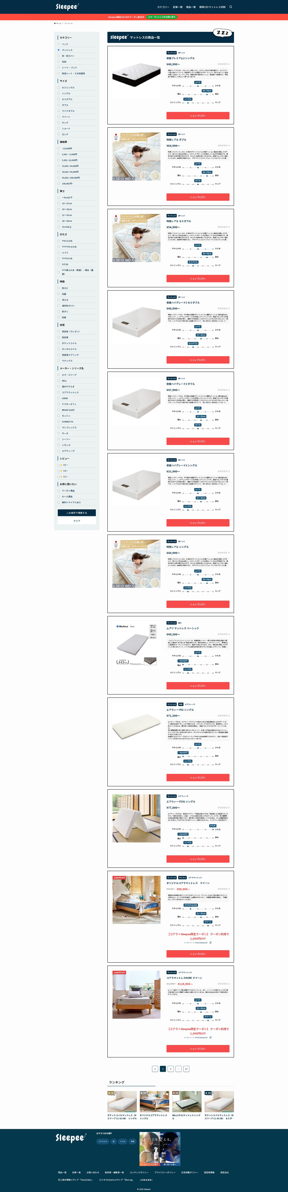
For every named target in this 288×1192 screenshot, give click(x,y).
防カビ (65, 288)
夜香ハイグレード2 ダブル (180, 384)
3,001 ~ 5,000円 (69, 154)
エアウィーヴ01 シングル (180, 709)
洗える (65, 299)
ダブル (65, 105)
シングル (66, 93)
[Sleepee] (67, 6)
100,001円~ (67, 183)
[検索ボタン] (230, 7)
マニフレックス (69, 427)
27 (186, 1068)
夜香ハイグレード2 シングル (181, 465)
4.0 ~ (65, 470)
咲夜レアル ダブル (176, 139)
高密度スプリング (70, 354)
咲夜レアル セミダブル (178, 221)
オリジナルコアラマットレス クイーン (188, 883)
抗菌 (64, 293)
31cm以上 (67, 226)
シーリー (66, 439)
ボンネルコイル (69, 348)
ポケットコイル (69, 343)
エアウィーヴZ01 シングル (180, 801)
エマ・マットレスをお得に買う (162, 16)
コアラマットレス (70, 392)
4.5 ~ (65, 464)
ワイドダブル (68, 110)
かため (65, 264)
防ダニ (65, 311)
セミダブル (67, 99)
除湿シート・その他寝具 (73, 73)
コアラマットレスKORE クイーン (184, 978)
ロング (65, 134)
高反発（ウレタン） (71, 331)
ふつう (65, 252)
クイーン (66, 116)
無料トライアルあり (71, 502)
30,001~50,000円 (70, 171)
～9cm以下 (67, 197)
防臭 (64, 317)
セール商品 (67, 496)
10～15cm (67, 203)
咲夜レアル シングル (177, 547)
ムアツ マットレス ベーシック (182, 628)
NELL (64, 380)
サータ (65, 433)
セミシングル (68, 87)
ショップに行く (198, 115)
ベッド (65, 44)
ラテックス (67, 360)
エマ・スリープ (69, 374)
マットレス (67, 49)
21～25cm (67, 214)
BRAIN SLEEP (68, 409)
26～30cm (67, 220)
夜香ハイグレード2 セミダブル (183, 302)
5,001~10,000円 (69, 160)
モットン (66, 415)
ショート (66, 128)
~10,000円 (67, 148)
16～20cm (67, 209)
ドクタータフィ (69, 404)
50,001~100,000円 (71, 177)
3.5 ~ (65, 476)
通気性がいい (68, 305)
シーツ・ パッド (69, 67)
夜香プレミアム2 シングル (180, 58)
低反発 (65, 337)
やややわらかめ (69, 246)
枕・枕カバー (68, 55)
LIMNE (65, 398)
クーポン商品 (68, 490)
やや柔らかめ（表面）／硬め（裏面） (77, 272)
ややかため (67, 258)
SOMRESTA (67, 421)
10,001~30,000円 (70, 165)
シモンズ (66, 444)
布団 (64, 61)
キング (65, 122)
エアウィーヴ (68, 450)
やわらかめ (67, 240)
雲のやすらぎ (68, 386)
